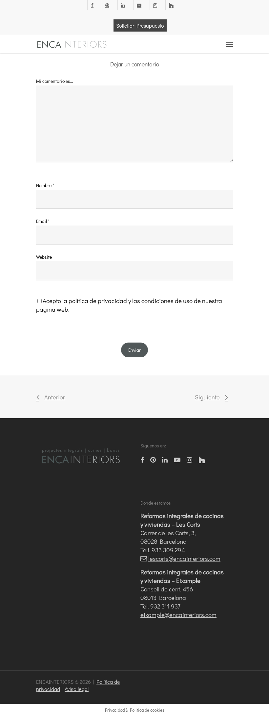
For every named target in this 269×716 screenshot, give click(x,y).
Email (43, 221)
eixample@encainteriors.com (178, 614)
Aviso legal (77, 688)
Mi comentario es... (54, 81)
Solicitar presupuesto (140, 25)
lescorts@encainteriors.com (184, 558)
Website (44, 257)
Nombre (45, 185)
